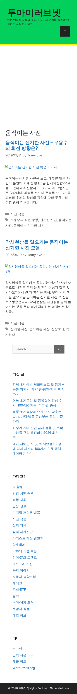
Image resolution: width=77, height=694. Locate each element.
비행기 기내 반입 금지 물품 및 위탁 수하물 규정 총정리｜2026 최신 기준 (38, 432)
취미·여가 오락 (23, 602)
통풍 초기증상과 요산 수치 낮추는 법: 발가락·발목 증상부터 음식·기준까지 (38, 416)
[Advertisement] (38, 83)
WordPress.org (24, 668)
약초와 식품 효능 (25, 551)
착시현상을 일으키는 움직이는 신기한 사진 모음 (36, 244)
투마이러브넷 (34, 12)
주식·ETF (19, 589)
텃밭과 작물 (21, 609)
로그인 (17, 648)
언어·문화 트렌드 (25, 557)
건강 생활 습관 (23, 493)
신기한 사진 (48, 220)
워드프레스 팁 (23, 564)
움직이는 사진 (39, 329)
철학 (16, 596)
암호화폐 (19, 544)
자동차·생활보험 (24, 577)
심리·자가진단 (23, 532)
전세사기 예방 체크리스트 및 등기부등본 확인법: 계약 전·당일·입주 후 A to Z (38, 389)
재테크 (17, 583)
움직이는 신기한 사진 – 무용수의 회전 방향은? (36, 145)
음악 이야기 (21, 570)
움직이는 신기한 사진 (29, 225)
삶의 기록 (19, 525)
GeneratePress (59, 688)
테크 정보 (19, 615)
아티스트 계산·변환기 (28, 538)
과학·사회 (19, 500)
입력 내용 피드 (23, 655)
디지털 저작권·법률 (26, 512)
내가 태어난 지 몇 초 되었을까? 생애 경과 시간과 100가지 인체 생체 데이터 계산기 (37, 448)
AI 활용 (18, 487)
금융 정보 (19, 506)
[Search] (59, 349)
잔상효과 (57, 329)
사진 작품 (17, 214)
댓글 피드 (19, 661)
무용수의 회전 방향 (24, 220)
